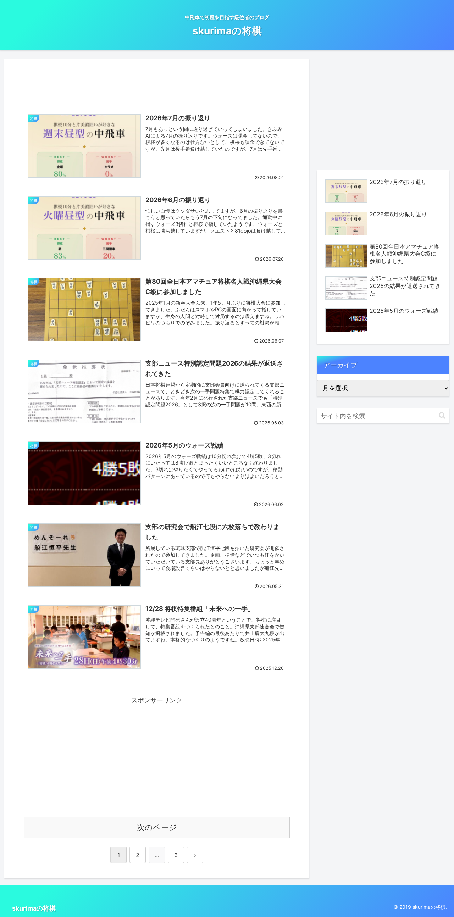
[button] (442, 415)
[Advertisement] (157, 82)
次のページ (157, 827)
